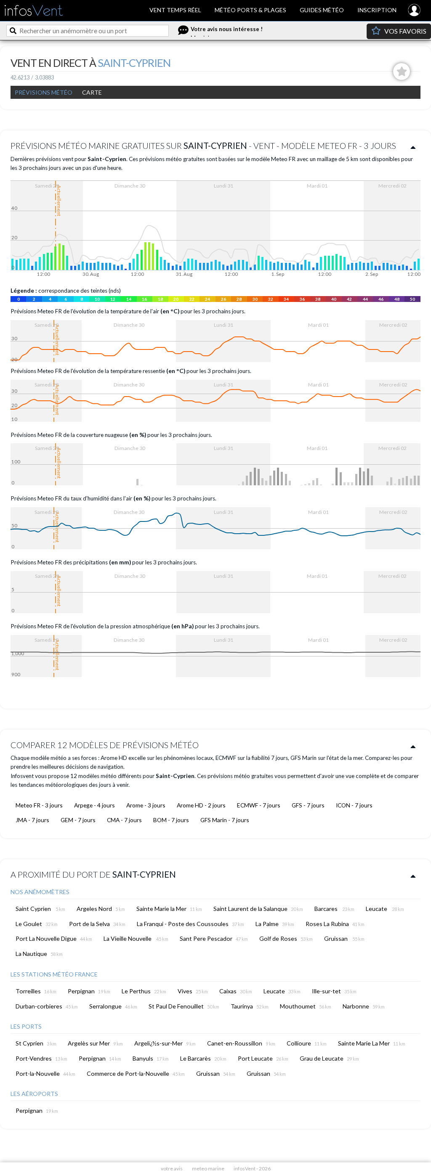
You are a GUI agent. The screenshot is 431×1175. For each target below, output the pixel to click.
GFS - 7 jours (308, 805)
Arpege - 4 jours (94, 805)
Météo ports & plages (250, 9)
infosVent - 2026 (252, 1168)
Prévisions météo (43, 92)
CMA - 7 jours (124, 819)
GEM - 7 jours (78, 819)
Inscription (376, 9)
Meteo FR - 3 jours (39, 805)
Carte (92, 92)
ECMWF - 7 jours (258, 805)
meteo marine (208, 1168)
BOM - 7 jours (171, 819)
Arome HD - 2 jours (201, 805)
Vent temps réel (175, 9)
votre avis (172, 1168)
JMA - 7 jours (32, 819)
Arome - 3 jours (145, 805)
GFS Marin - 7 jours (224, 819)
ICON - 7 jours (354, 805)
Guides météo (322, 9)
